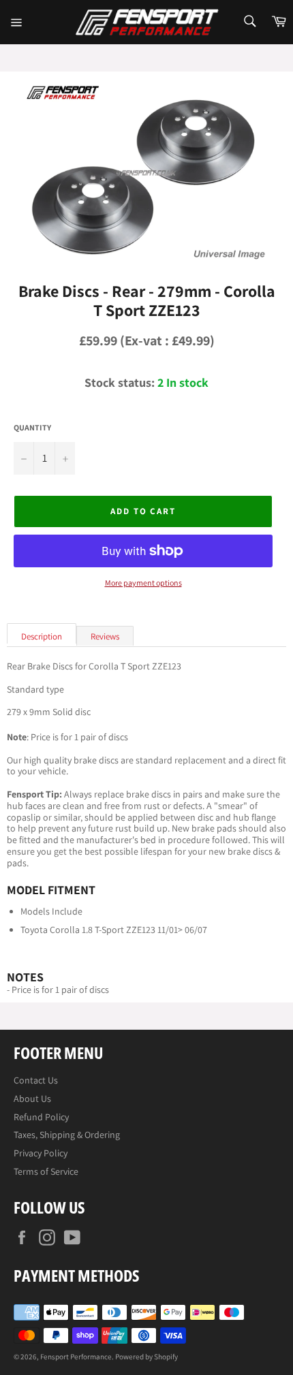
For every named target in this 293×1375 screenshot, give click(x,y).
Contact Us (36, 1080)
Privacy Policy (40, 1153)
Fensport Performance (76, 1356)
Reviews (105, 636)
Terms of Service (46, 1171)
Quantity (32, 427)
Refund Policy (41, 1117)
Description (41, 636)
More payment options (143, 583)
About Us (32, 1098)
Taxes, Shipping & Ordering (67, 1134)
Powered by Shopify (146, 1356)
